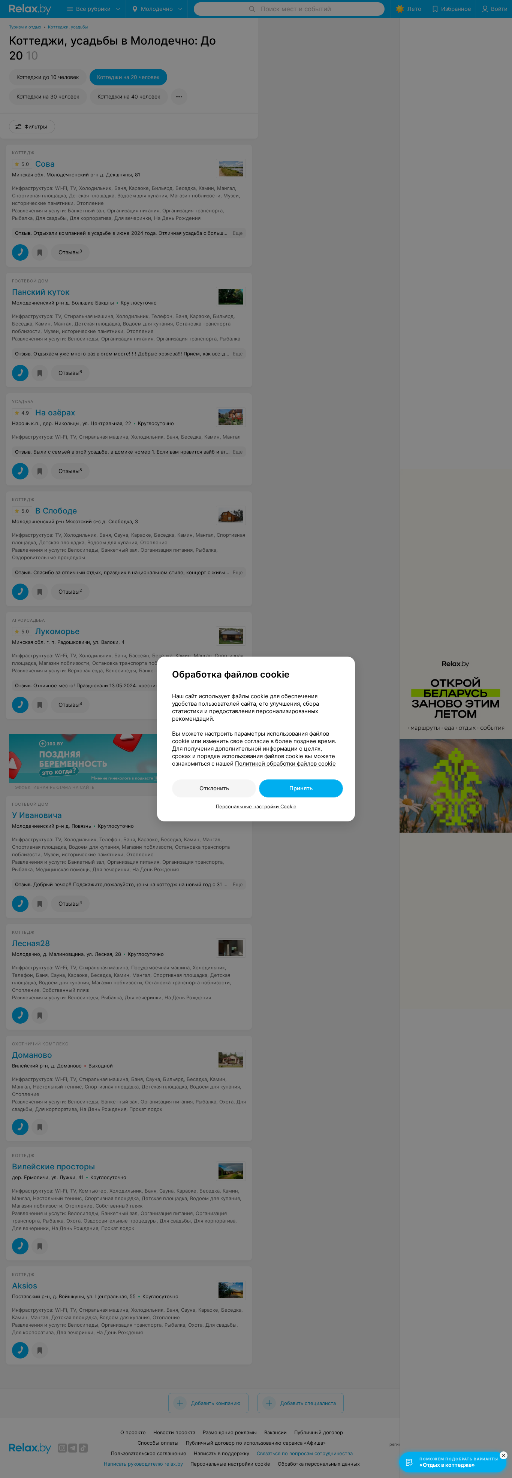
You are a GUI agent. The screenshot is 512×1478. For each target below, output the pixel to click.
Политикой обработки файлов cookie (285, 763)
